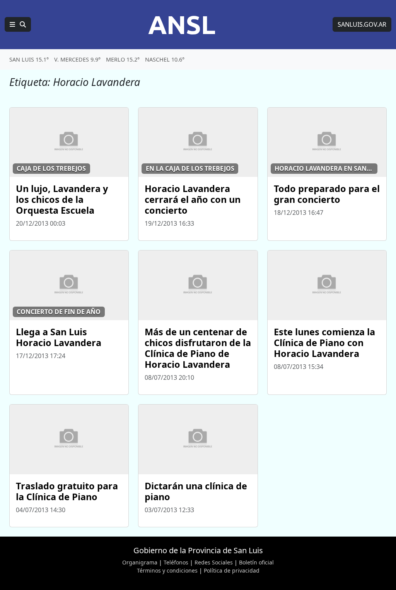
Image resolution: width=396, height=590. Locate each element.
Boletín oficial (256, 562)
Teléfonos (176, 562)
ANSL (181, 24)
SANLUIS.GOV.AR (362, 24)
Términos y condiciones (167, 570)
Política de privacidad (231, 570)
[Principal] (18, 24)
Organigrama (139, 562)
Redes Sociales (214, 562)
